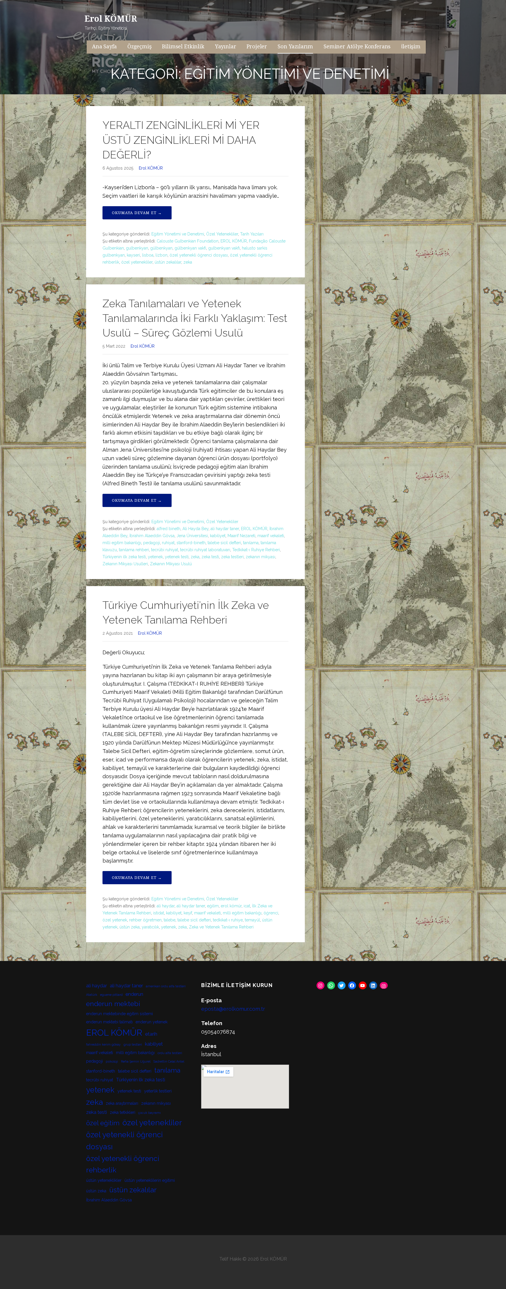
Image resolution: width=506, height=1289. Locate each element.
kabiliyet (217, 535)
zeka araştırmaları (122, 1103)
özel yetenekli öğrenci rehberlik (122, 1164)
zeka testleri (232, 556)
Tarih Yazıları (252, 234)
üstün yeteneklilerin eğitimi (149, 1180)
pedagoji (151, 542)
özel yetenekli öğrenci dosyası (199, 255)
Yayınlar (225, 46)
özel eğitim (102, 1123)
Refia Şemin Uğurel (136, 1061)
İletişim (410, 46)
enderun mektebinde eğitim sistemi (119, 1013)
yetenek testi (177, 556)
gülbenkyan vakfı (190, 248)
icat (247, 906)
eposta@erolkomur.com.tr (233, 1009)
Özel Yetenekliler (222, 234)
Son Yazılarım (295, 46)
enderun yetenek (151, 1022)
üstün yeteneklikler (104, 1180)
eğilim (213, 906)
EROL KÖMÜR (233, 241)
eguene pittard (111, 994)
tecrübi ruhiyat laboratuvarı (205, 549)
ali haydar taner (225, 528)
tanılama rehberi (134, 549)
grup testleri (133, 1044)
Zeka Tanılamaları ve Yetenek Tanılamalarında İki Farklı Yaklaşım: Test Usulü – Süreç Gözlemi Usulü (194, 318)
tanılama (251, 542)
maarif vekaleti (270, 535)
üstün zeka (129, 927)
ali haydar (166, 906)
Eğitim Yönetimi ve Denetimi (177, 234)
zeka (187, 262)
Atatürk (91, 994)
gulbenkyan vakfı (224, 248)
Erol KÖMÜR (111, 19)
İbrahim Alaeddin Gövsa (152, 535)
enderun (134, 994)
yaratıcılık (150, 927)
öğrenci (271, 913)
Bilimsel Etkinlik (183, 46)
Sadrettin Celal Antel (168, 1061)
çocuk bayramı (149, 1112)
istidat (158, 913)
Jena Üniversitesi (192, 535)
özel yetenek (114, 920)
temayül (252, 920)
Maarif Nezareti (241, 535)
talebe (169, 920)
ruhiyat (168, 542)
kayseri (133, 255)
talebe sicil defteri (224, 542)
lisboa (147, 255)
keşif (188, 913)
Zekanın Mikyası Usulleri (125, 563)
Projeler (257, 46)
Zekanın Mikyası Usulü (171, 563)
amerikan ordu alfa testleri (166, 986)
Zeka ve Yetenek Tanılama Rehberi (221, 927)
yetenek (155, 556)
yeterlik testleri (158, 1091)
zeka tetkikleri (122, 1112)
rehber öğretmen (145, 920)
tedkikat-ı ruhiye (228, 920)
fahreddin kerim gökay (103, 1044)
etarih (151, 1034)
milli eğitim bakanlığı (121, 542)
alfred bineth (168, 528)
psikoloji (112, 1061)
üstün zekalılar (168, 262)
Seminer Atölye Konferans (357, 46)
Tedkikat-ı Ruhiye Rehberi (256, 549)
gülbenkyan (161, 248)
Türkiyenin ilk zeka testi (124, 556)
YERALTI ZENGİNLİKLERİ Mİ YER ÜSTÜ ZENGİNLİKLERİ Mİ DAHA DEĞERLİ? (180, 140)
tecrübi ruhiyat (164, 549)
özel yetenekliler (137, 262)
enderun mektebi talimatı (109, 1022)
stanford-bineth (191, 542)
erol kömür (231, 906)
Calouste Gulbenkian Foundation (187, 241)
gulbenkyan (137, 248)
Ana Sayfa (104, 46)
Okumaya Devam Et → (137, 213)
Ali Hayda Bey (195, 528)
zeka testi (210, 556)
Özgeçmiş (139, 46)
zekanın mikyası (260, 556)
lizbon (161, 255)
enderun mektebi (113, 1004)
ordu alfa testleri (170, 1053)
